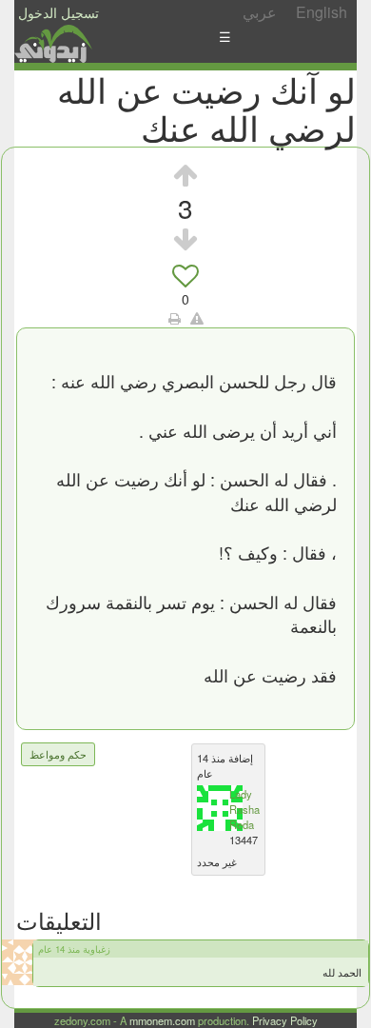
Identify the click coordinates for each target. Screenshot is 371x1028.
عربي (260, 12)
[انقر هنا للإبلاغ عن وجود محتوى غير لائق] (197, 317)
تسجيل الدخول (58, 12)
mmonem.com (162, 1020)
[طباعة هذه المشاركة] (174, 317)
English (321, 12)
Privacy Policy (285, 1020)
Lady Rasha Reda (244, 809)
